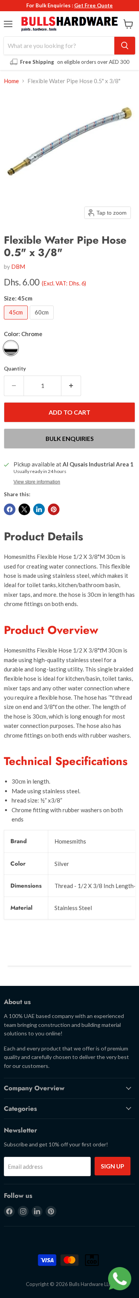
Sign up (112, 1166)
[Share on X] (24, 509)
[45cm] (17, 321)
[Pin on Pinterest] (53, 509)
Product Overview (51, 630)
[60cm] (43, 321)
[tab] (69, 630)
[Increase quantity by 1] (71, 386)
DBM (18, 266)
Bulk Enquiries (70, 438)
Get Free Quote (93, 5)
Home (11, 81)
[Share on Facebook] (9, 509)
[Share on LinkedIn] (39, 509)
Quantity (15, 369)
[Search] (124, 46)
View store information (37, 482)
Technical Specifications (65, 761)
